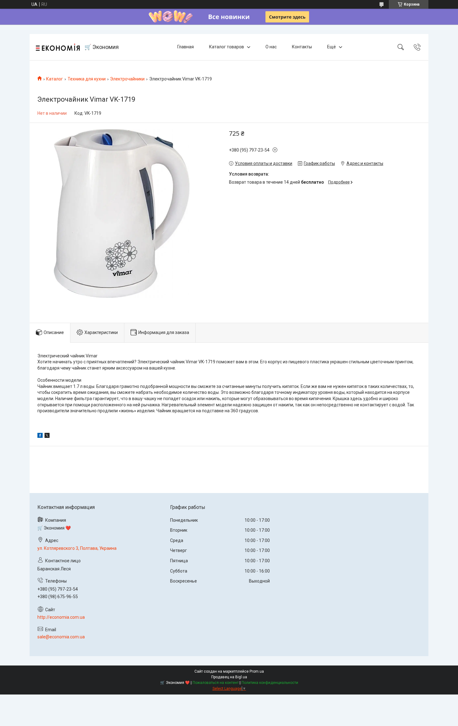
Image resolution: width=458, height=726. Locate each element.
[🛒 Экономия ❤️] (58, 47)
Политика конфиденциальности (269, 682)
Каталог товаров (226, 46)
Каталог (54, 78)
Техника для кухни (87, 78)
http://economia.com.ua (61, 617)
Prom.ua (257, 671)
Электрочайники (127, 78)
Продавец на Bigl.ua (229, 677)
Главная (185, 46)
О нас (271, 46)
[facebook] (40, 436)
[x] (47, 436)
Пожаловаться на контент (216, 682)
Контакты (302, 46)
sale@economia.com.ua (61, 636)
